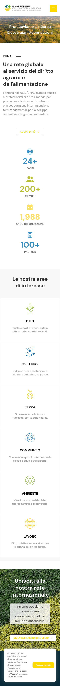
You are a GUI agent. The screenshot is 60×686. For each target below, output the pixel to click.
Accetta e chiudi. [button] (43, 665)
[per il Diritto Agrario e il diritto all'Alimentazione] (23, 8)
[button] (53, 8)
